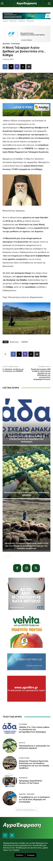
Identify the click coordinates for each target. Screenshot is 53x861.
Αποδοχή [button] (19, 855)
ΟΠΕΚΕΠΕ (24, 342)
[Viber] (17, 66)
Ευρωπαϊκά (26, 433)
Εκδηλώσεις (23, 778)
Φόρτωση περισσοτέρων (25, 810)
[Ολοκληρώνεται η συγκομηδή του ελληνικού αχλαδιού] (26, 471)
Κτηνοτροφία (26, 540)
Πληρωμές (13, 21)
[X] (11, 66)
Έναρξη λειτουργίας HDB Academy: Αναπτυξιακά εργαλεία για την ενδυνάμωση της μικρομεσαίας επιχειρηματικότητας (40, 374)
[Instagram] (27, 568)
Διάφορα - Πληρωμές (26, 21)
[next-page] (8, 556)
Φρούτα (26, 489)
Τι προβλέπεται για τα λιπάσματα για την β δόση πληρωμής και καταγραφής (34, 799)
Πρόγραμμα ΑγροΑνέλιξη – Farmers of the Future (31, 782)
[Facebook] (5, 66)
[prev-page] (4, 556)
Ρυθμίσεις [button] (8, 855)
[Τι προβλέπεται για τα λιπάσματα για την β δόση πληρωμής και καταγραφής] (10, 798)
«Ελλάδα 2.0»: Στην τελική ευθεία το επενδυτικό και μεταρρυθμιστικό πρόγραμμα (26, 439)
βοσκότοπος (14, 342)
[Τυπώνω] (28, 66)
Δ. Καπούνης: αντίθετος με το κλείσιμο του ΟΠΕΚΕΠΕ (13, 370)
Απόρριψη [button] (31, 855)
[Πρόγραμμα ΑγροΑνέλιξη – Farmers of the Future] (10, 781)
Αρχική (5, 21)
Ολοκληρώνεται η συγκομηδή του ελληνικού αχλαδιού (26, 493)
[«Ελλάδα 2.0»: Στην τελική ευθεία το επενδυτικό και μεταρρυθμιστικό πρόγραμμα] (26, 418)
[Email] (22, 66)
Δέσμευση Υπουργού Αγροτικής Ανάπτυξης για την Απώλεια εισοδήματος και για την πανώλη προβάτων (26, 546)
